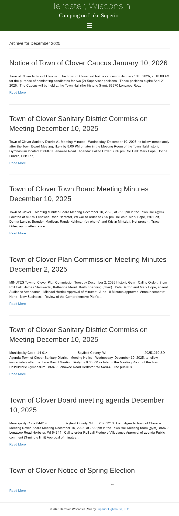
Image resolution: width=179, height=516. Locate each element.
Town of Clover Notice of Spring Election (72, 470)
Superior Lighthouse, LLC (112, 509)
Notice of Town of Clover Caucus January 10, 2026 (88, 63)
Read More (17, 92)
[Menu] (89, 25)
